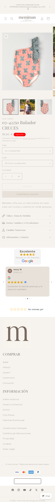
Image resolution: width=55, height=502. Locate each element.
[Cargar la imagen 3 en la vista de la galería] (44, 107)
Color (4, 157)
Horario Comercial (12, 404)
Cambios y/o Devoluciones (17, 433)
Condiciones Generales (15, 428)
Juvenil (6, 372)
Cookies (7, 444)
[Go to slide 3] (27, 298)
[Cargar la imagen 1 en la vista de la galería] (10, 107)
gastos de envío (29, 138)
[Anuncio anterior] (5, 7)
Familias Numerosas (14, 420)
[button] (6, 19)
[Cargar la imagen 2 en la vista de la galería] (27, 107)
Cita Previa (8, 415)
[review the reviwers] (9, 278)
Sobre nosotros (11, 399)
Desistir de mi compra (27, 481)
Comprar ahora (27, 194)
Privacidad (8, 438)
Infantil (6, 367)
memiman (21, 501)
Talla (4, 145)
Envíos (6, 409)
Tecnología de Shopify (35, 501)
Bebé (5, 362)
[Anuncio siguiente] (50, 7)
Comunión (8, 383)
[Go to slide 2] (25, 298)
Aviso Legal (9, 449)
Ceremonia (8, 377)
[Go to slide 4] (29, 298)
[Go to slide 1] (23, 298)
